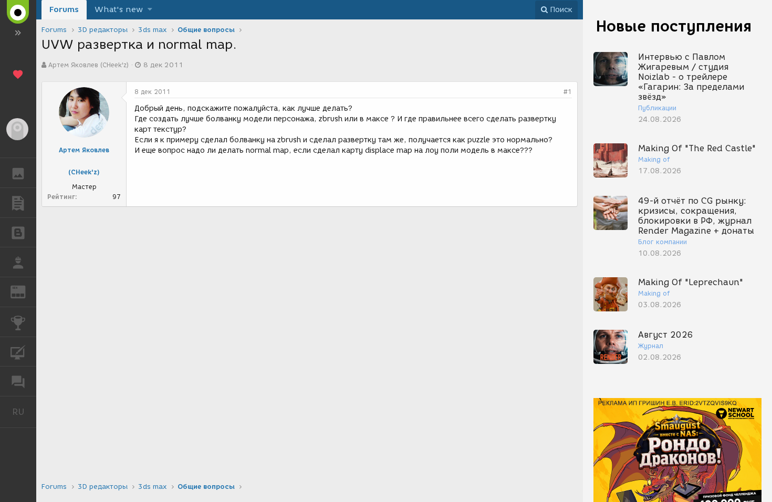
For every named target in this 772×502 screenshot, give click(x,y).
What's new (119, 9)
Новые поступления (674, 26)
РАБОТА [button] (18, 262)
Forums (64, 9)
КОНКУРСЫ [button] (18, 322)
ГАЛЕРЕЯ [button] (18, 172)
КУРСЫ (18, 352)
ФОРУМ (18, 381)
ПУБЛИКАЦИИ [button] (18, 202)
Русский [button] (24, 411)
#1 (568, 92)
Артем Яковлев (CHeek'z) (88, 65)
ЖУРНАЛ (24, 291)
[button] (150, 9)
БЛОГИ (18, 232)
